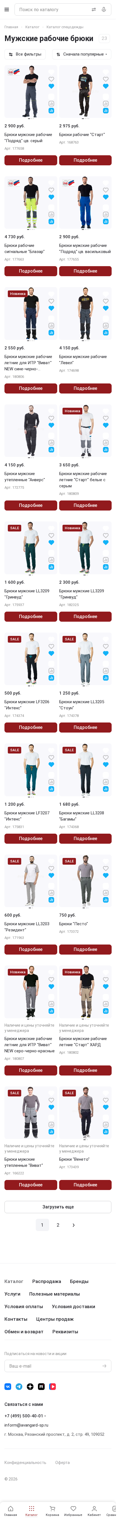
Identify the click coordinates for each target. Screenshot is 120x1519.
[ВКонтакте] (7, 1386)
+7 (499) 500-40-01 (23, 1415)
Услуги (12, 1294)
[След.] (73, 1225)
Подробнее (30, 160)
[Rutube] (41, 1386)
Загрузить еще (58, 1207)
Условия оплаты (23, 1306)
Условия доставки (73, 1306)
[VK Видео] (52, 1386)
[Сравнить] (51, 103)
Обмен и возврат (24, 1331)
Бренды (79, 1281)
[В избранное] (51, 78)
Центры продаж (55, 1319)
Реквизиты (65, 1331)
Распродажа (46, 1281)
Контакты (15, 1319)
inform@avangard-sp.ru (26, 1425)
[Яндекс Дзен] (30, 1386)
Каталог (13, 1281)
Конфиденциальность (25, 1462)
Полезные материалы (54, 1294)
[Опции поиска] (93, 9)
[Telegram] (19, 1386)
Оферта (62, 1462)
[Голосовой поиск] (105, 9)
